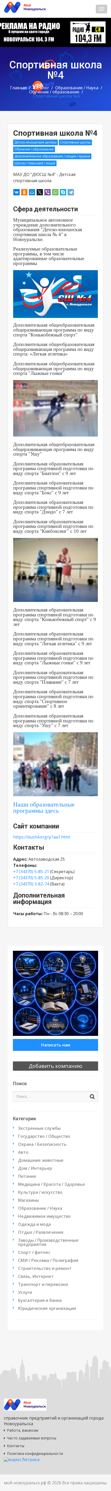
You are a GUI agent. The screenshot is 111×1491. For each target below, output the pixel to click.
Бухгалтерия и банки (40, 1300)
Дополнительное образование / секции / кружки (52, 156)
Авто (23, 1152)
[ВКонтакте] (16, 192)
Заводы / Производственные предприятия (48, 1242)
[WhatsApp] (55, 192)
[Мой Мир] (32, 192)
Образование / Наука (76, 88)
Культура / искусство (40, 1192)
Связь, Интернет (36, 1276)
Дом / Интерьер (35, 1168)
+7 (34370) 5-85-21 (31, 871)
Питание (27, 1176)
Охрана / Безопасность (42, 1144)
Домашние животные (41, 1160)
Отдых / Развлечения (40, 1232)
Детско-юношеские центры (35, 142)
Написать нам (55, 1045)
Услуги (25, 1292)
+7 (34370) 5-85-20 (31, 878)
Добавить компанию (55, 1065)
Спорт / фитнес (34, 1252)
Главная (18, 88)
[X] (40, 192)
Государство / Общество (44, 1136)
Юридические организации (47, 1308)
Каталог (41, 88)
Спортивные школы (75, 142)
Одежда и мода (34, 1224)
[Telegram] (71, 192)
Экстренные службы (39, 1128)
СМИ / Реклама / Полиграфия (48, 1260)
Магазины (28, 1200)
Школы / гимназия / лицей (34, 163)
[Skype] (63, 192)
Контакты (15, 1445)
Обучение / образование (54, 92)
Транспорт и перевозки (43, 1284)
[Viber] (47, 192)
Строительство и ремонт (45, 1268)
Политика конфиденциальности (35, 1453)
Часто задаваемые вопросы (31, 1438)
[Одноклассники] (24, 192)
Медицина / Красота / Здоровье (51, 1184)
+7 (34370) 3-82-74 (31, 884)
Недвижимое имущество (44, 1216)
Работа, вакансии (22, 1430)
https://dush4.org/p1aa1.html (41, 837)
